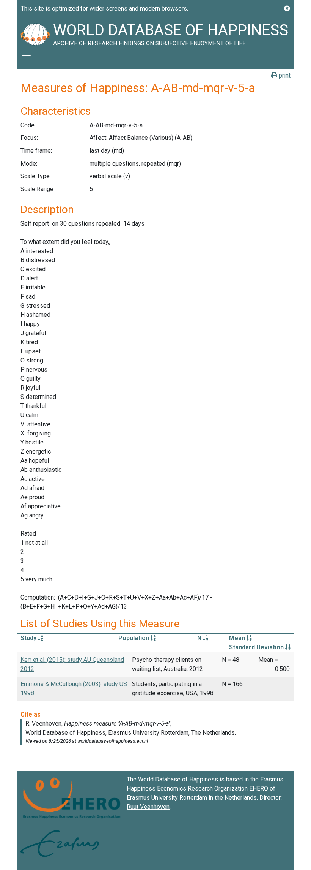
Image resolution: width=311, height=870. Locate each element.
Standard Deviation (257, 647)
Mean (238, 638)
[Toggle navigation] (26, 59)
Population (134, 638)
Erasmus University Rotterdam (167, 797)
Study (29, 638)
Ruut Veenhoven (148, 806)
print (284, 75)
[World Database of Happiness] (35, 33)
